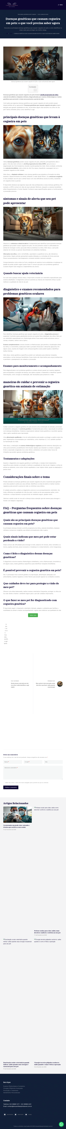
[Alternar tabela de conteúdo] (34, 90)
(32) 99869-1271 (14, 1104)
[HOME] (7, 33)
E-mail (27, 762)
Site (46, 762)
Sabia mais (33, 615)
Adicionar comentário (11, 767)
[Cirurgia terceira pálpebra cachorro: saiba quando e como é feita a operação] (48, 999)
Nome (7, 762)
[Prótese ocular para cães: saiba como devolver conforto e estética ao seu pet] (48, 867)
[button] (61, 1124)
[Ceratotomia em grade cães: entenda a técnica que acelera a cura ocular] (17, 815)
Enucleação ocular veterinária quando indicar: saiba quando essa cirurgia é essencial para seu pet (16, 1064)
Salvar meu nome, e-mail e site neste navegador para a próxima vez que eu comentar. (27, 782)
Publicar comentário (11, 787)
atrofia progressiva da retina (49, 95)
